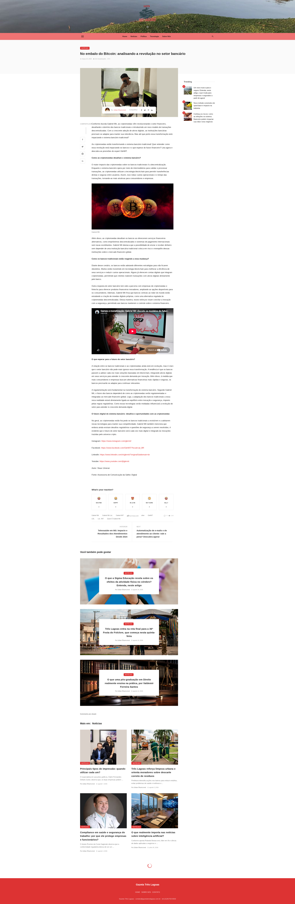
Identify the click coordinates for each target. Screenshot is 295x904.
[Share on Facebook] (82, 140)
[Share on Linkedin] (82, 161)
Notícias (134, 36)
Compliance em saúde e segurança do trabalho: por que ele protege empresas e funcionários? (103, 836)
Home (124, 36)
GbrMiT (150, 515)
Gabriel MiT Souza (122, 515)
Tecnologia (154, 36)
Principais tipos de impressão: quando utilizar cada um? (102, 770)
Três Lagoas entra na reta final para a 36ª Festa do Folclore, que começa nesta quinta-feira (129, 632)
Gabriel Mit (95, 515)
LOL (93, 519)
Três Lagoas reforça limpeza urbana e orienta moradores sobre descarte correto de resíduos (153, 772)
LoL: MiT (101, 519)
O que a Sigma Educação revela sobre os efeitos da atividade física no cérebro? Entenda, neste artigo (129, 582)
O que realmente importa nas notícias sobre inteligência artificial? (153, 834)
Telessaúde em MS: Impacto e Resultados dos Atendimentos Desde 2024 (112, 533)
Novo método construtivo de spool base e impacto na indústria (204, 105)
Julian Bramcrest (120, 110)
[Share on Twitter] (82, 147)
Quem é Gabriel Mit (113, 519)
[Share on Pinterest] (82, 154)
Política (144, 36)
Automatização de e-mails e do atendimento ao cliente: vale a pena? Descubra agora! (152, 533)
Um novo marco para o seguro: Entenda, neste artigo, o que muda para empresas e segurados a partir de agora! (203, 93)
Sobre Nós (166, 36)
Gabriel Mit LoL (107, 515)
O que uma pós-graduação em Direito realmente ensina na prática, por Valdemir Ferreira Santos (129, 683)
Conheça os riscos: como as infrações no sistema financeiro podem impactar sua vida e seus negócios (204, 118)
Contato (156, 892)
